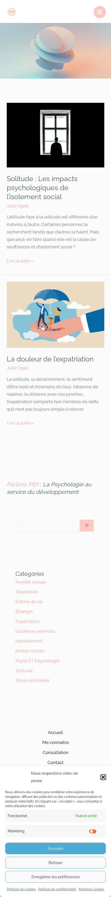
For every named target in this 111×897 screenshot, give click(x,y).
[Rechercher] (87, 526)
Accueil (55, 732)
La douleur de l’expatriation (50, 359)
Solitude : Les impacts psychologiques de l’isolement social (42, 188)
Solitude (24, 670)
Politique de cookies (21, 889)
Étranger (24, 611)
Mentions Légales (91, 889)
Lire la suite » (20, 260)
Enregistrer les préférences (55, 877)
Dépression (26, 591)
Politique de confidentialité (57, 889)
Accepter (55, 848)
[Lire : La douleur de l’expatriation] (55, 314)
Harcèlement (28, 641)
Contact (55, 762)
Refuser (55, 862)
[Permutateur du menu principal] (100, 12)
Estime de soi (29, 601)
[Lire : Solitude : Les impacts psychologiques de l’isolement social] (55, 134)
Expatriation (27, 621)
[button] (103, 777)
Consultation (55, 752)
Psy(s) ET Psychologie (37, 660)
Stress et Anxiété (32, 680)
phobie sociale (30, 650)
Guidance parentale (35, 631)
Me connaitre (55, 742)
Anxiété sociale (30, 582)
